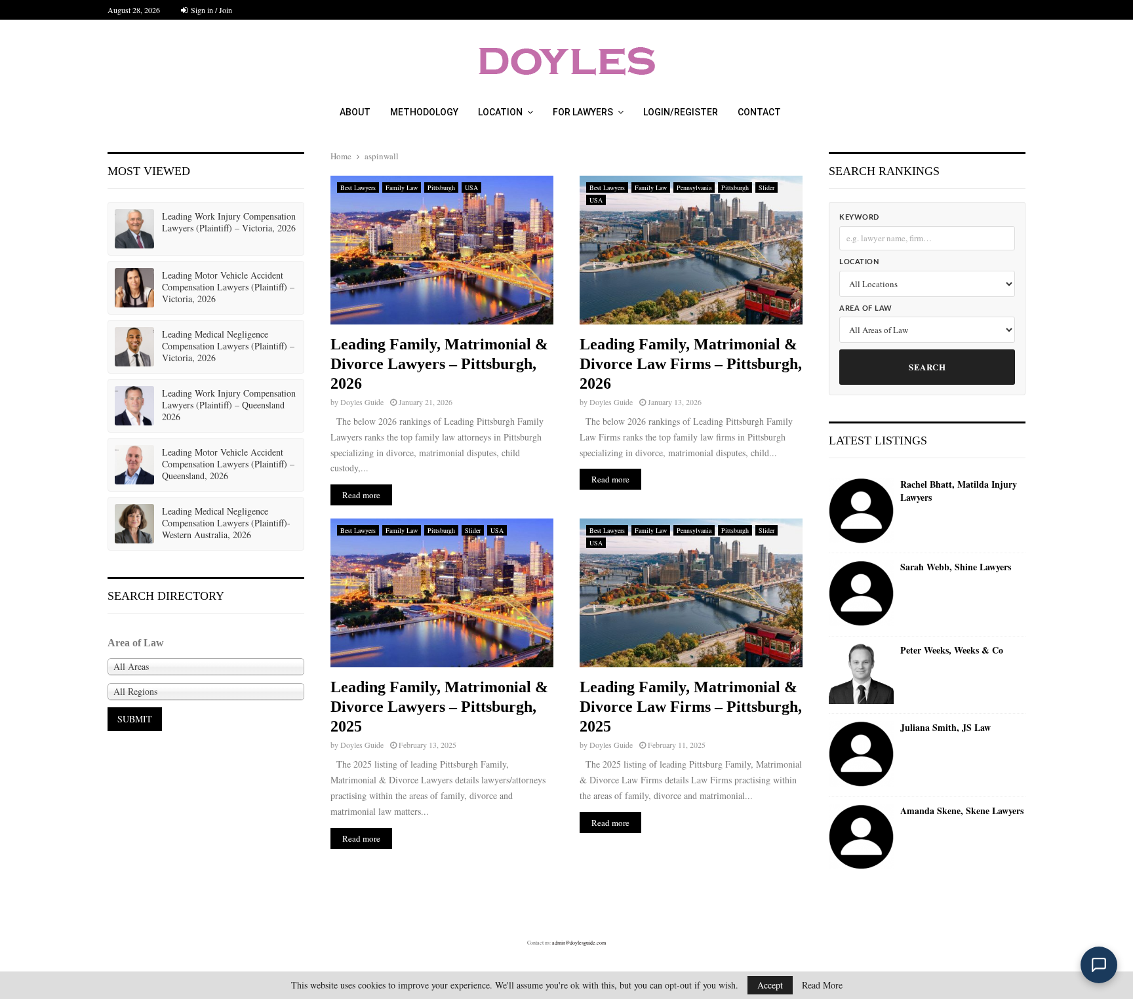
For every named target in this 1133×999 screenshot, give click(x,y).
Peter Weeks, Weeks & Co (951, 650)
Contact (759, 112)
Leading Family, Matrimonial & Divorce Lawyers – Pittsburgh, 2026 (439, 364)
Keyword (859, 217)
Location (500, 112)
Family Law (402, 187)
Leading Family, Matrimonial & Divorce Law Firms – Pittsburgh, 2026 (691, 364)
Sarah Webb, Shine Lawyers (955, 567)
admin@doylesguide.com (579, 942)
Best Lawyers (358, 187)
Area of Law (865, 308)
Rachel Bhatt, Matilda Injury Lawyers (958, 490)
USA (471, 187)
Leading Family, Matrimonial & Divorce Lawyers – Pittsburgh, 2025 (439, 706)
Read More (822, 985)
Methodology (424, 112)
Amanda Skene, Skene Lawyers (962, 810)
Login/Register (680, 112)
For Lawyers (583, 112)
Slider (766, 187)
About (355, 112)
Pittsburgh (441, 187)
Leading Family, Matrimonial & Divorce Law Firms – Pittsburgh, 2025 (691, 706)
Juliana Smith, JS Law (945, 727)
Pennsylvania (694, 187)
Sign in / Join (210, 10)
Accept (770, 985)
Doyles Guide (362, 402)
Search (927, 367)
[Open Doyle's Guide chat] (1099, 965)
